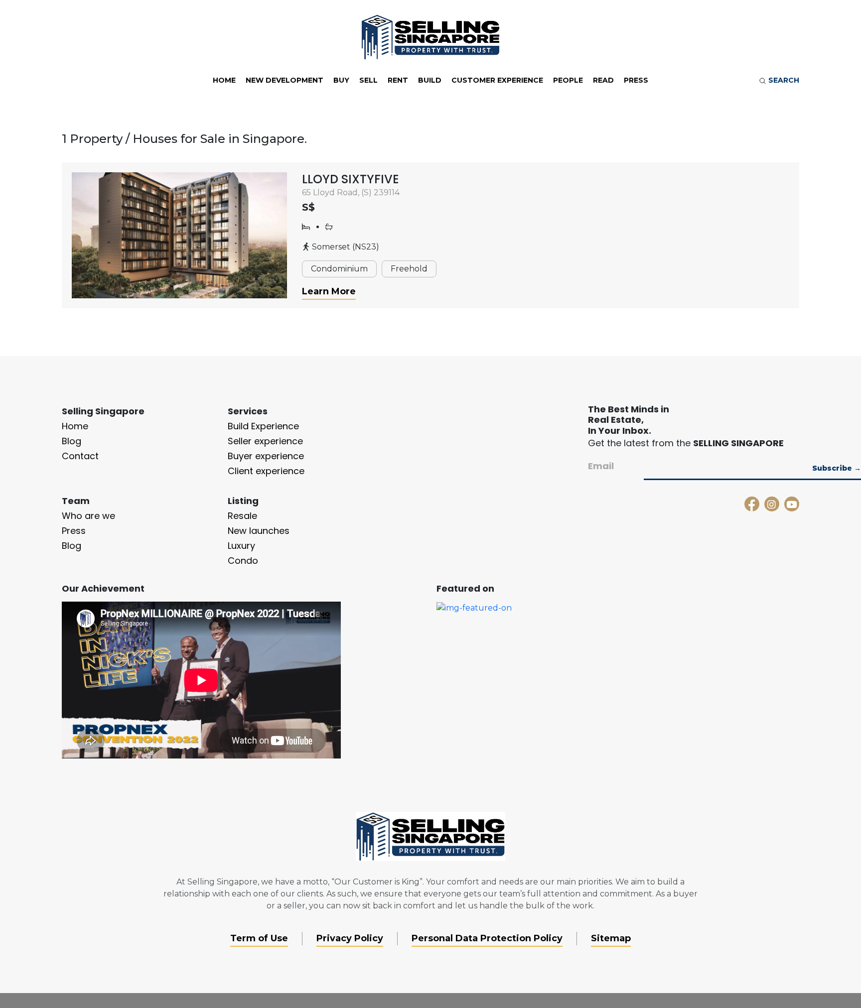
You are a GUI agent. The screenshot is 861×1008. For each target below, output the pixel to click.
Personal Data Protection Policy (487, 938)
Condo (243, 560)
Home (224, 80)
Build (429, 80)
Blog (71, 441)
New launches (258, 530)
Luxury (241, 545)
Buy (341, 80)
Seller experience (265, 441)
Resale (242, 515)
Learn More (329, 291)
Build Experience (263, 426)
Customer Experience (497, 80)
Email (601, 466)
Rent (398, 80)
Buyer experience (266, 456)
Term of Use (259, 938)
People (568, 80)
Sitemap (611, 938)
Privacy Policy (349, 938)
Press (636, 80)
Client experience (266, 471)
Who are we (88, 515)
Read (603, 80)
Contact (80, 456)
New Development (284, 80)
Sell (368, 80)
